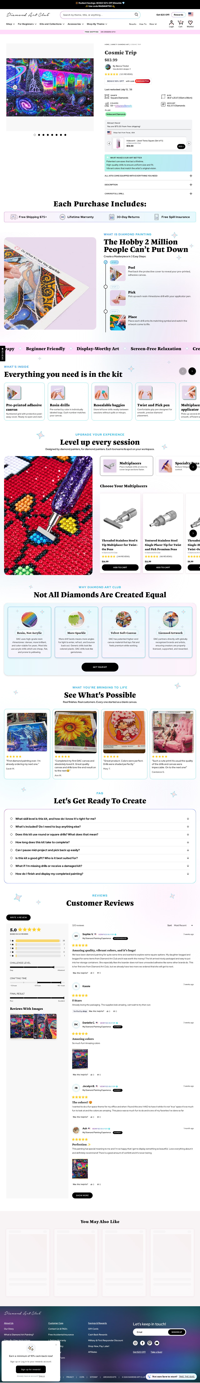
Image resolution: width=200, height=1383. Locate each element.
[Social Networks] (135, 1343)
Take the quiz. (187, 1376)
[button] (89, 86)
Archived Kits (109, 1377)
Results (132, 24)
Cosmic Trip (136, 44)
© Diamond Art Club (110, 553)
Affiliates (92, 1352)
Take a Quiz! (156, 1352)
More (152, 24)
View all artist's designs (121, 69)
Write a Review (20, 918)
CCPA (82, 1377)
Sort (170, 925)
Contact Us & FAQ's (57, 1328)
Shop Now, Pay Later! (98, 1346)
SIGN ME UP (177, 1332)
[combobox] (100, 15)
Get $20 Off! (162, 14)
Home (107, 44)
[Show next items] (192, 371)
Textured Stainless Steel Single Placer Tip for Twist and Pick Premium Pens (163, 544)
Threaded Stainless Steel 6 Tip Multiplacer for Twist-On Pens (120, 544)
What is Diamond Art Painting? (19, 1334)
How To (142, 24)
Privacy (70, 1377)
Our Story (9, 1328)
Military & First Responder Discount (105, 1340)
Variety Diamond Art (120, 44)
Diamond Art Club (136, 1377)
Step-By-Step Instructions (17, 1340)
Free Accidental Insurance (61, 1334)
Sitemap (94, 1377)
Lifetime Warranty (57, 1340)
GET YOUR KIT (100, 667)
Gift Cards (93, 1328)
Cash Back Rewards (97, 1334)
